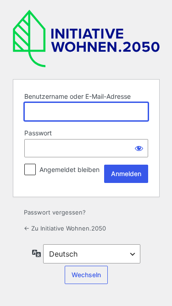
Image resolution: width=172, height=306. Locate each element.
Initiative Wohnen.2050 (86, 38)
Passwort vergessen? (55, 212)
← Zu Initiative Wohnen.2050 (65, 228)
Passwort (38, 133)
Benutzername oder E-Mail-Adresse (77, 96)
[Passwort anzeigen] (139, 148)
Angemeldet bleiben (69, 169)
